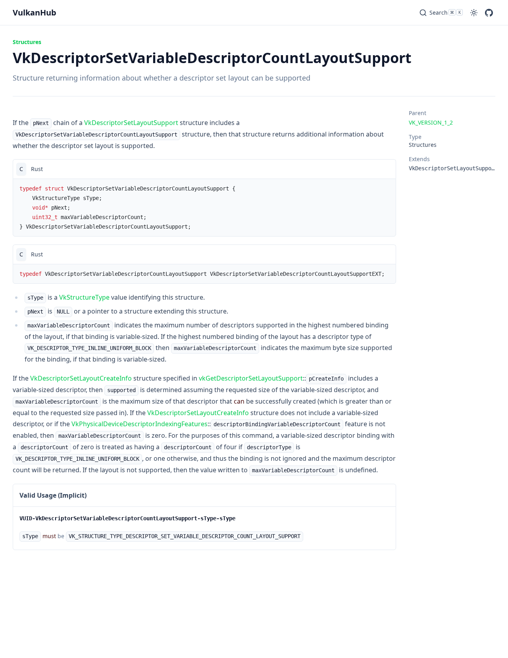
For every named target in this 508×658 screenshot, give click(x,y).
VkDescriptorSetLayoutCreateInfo (81, 378)
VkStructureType (84, 297)
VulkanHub (34, 12)
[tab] (21, 169)
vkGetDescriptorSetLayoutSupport (251, 378)
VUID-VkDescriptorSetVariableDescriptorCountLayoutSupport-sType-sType (127, 518)
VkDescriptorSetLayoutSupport (131, 122)
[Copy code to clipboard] (386, 169)
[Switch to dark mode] (474, 12)
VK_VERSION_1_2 (431, 122)
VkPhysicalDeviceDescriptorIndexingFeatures (139, 423)
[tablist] (204, 169)
